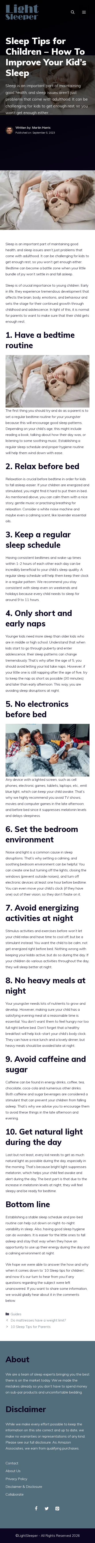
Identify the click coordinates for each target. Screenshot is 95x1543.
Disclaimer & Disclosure (24, 1486)
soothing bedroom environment (30, 864)
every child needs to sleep (54, 593)
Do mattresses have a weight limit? (38, 1320)
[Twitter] (46, 1508)
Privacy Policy (16, 1479)
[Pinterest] (57, 1508)
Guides (16, 1314)
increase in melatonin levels (27, 1185)
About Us (13, 1471)
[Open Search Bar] (72, 12)
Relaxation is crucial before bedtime (33, 479)
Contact (12, 1463)
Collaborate (15, 1494)
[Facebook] (36, 1508)
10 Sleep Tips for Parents (31, 1326)
